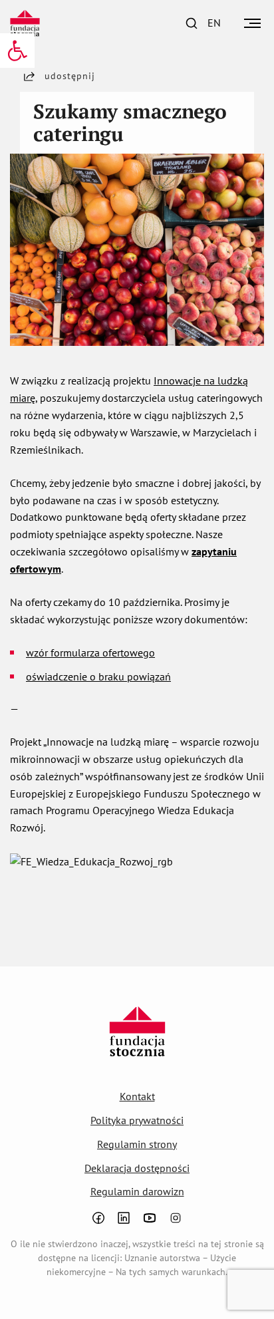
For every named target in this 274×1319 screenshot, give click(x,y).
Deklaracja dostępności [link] (137, 1168)
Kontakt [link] (137, 1096)
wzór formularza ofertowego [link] (90, 652)
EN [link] (214, 22)
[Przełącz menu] (252, 23)
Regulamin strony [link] (137, 1144)
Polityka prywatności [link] (137, 1120)
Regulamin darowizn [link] (137, 1191)
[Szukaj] (191, 23)
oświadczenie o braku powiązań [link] (98, 676)
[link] (17, 50)
